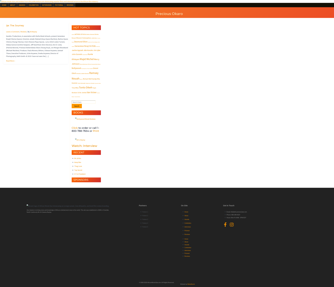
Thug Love (78, 166)
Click (75, 127)
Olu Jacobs (90, 68)
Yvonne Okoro (77, 96)
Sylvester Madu (98, 83)
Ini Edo (92, 45)
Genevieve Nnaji (82, 46)
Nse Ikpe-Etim (84, 68)
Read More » (10, 61)
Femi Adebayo (95, 42)
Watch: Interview (84, 146)
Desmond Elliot (80, 41)
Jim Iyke (96, 50)
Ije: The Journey (15, 25)
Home (4, 5)
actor (73, 34)
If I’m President (80, 174)
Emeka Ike (90, 42)
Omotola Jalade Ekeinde (82, 73)
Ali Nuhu (83, 34)
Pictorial (59, 5)
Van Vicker (92, 92)
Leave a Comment (12, 32)
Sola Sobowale (82, 83)
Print (96, 130)
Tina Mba (75, 88)
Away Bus (77, 162)
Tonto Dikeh (85, 87)
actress (77, 34)
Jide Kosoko (88, 50)
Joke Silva (85, 54)
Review (81, 79)
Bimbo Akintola (90, 34)
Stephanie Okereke (90, 83)
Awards (22, 5)
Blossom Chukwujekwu (83, 38)
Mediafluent (191, 284)
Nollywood (76, 68)
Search (76, 106)
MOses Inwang (91, 64)
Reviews (70, 5)
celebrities (94, 38)
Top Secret (78, 170)
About (12, 5)
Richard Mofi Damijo (90, 79)
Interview (98, 46)
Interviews (46, 5)
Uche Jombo (82, 92)
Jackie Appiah (77, 50)
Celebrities (34, 5)
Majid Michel (87, 59)
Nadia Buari (97, 64)
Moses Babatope (84, 64)
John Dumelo (77, 54)
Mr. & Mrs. (77, 158)
